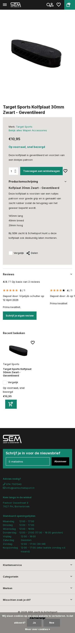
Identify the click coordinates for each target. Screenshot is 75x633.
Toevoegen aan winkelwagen (41, 170)
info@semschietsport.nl (20, 487)
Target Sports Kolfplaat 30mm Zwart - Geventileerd (17, 372)
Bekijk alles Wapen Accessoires (28, 130)
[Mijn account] (51, 5)
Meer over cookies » (37, 629)
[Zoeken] (48, 5)
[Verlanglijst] (59, 5)
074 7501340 (13, 484)
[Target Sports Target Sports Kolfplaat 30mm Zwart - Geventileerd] (19, 351)
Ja (34, 622)
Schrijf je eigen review (20, 315)
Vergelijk (19, 252)
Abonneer (60, 461)
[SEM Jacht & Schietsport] (20, 5)
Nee (51, 622)
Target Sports (24, 126)
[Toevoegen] (11, 404)
